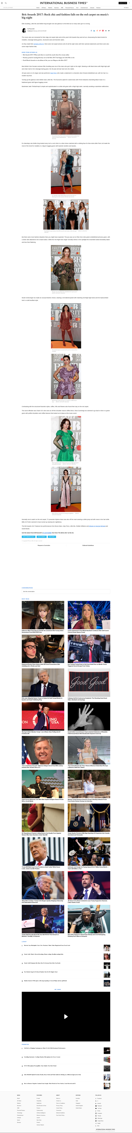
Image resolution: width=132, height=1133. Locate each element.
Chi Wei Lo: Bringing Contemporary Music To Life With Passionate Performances (44, 1048)
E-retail (38, 1098)
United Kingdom (79, 1105)
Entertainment (84, 7)
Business (56, 7)
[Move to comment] (108, 30)
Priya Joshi (32, 28)
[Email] (106, 30)
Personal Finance (69, 7)
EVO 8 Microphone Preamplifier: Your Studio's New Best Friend (40, 1065)
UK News (44, 7)
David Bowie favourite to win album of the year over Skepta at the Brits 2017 (45, 60)
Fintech (38, 1122)
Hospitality (39, 1100)
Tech (77, 7)
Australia (78, 1098)
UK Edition (126, 7)
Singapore (78, 1103)
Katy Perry (53, 73)
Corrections (58, 1110)
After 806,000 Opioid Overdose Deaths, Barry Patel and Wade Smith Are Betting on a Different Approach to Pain (52, 1074)
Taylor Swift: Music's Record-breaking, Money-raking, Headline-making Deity (43, 954)
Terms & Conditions (60, 1103)
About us (58, 1098)
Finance (38, 1108)
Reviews (98, 7)
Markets (50, 7)
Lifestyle (92, 7)
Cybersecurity (40, 1110)
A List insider (47, 533)
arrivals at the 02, (39, 44)
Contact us (58, 1100)
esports (38, 1117)
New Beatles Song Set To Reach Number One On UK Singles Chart (41, 972)
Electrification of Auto (41, 1105)
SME (62, 7)
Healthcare (39, 1103)
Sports (18, 1120)
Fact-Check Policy (60, 1115)
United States (79, 1108)
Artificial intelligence (41, 1112)
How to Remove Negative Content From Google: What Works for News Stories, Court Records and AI (49, 1083)
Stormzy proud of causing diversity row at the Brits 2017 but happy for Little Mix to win (48, 57)
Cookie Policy (59, 1108)
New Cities (39, 1120)
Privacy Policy (59, 1105)
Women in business (41, 1115)
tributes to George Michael (97, 526)
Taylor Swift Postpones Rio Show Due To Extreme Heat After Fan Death (42, 963)
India (77, 1100)
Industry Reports (40, 1124)
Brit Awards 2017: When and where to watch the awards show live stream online (46, 55)
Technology (19, 1112)
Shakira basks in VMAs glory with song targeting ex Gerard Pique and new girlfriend (45, 980)
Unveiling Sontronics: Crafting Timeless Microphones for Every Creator (42, 1057)
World (37, 7)
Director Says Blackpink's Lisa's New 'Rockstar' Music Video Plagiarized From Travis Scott (47, 945)
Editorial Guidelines (88, 545)
